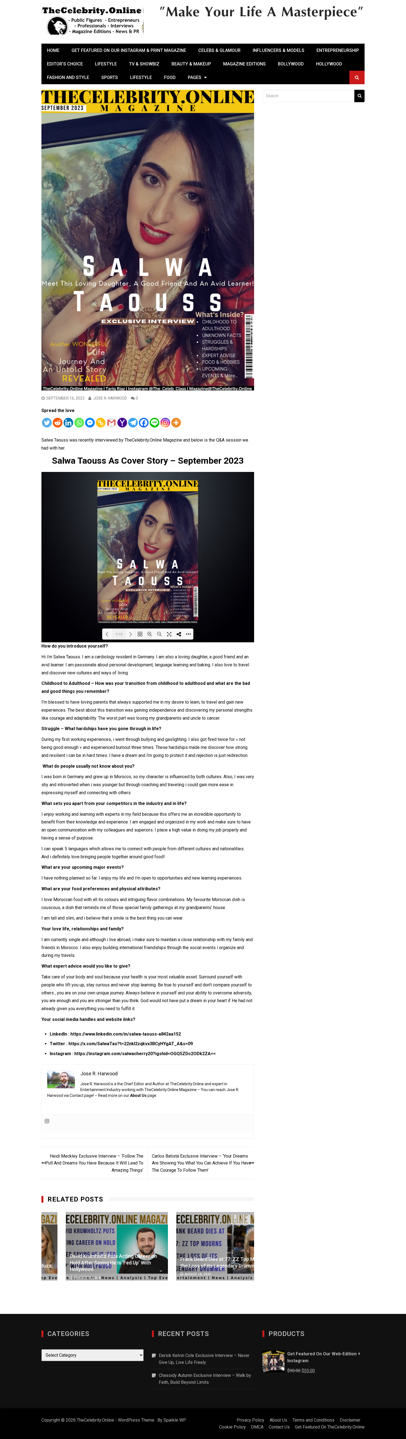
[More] (176, 422)
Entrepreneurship (338, 50)
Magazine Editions (244, 64)
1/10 (118, 634)
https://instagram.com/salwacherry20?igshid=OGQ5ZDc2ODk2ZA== (145, 1053)
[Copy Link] (101, 422)
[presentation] (235, 1219)
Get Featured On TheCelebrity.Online (330, 1427)
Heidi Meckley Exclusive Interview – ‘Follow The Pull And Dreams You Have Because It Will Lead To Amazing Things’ (94, 1163)
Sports (109, 77)
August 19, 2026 (63, 1277)
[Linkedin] (68, 422)
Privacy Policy (250, 1420)
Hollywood (329, 64)
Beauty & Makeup (191, 64)
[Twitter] (47, 422)
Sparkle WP (175, 1420)
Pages (194, 77)
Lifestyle (106, 64)
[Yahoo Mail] (122, 422)
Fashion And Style (68, 77)
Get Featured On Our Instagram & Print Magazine (129, 50)
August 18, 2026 (173, 1274)
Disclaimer (350, 1420)
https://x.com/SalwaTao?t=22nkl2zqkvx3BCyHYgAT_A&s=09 (130, 1043)
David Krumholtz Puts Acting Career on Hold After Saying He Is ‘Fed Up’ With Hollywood (89, 1262)
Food (170, 77)
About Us (138, 1095)
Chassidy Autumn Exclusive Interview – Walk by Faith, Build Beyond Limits (205, 1379)
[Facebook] (144, 422)
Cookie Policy (232, 1427)
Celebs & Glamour (219, 50)
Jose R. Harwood (110, 398)
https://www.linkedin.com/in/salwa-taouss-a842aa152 (125, 1034)
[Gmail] (111, 422)
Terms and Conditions (313, 1420)
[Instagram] (165, 422)
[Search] (359, 96)
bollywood (291, 64)
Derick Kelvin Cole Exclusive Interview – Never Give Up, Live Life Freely (204, 1359)
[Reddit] (57, 422)
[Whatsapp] (79, 422)
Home (53, 50)
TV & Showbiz (144, 64)
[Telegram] (133, 422)
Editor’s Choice (65, 64)
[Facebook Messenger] (90, 422)
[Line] (154, 422)
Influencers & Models (278, 50)
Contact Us (279, 1427)
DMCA (257, 1427)
